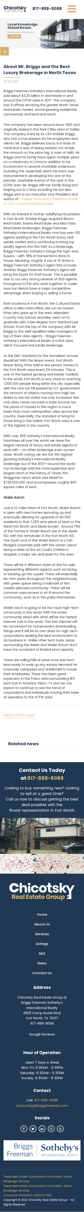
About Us (42, 924)
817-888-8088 (47, 8)
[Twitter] (33, 1128)
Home (42, 914)
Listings (42, 943)
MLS (42, 953)
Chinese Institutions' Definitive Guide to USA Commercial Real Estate (41, 201)
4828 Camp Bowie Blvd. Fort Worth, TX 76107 (42, 1015)
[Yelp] (60, 1128)
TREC (48, 1195)
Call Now (14, 36)
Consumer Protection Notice (23, 1195)
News (42, 963)
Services (42, 934)
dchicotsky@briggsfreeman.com (42, 1105)
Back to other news (19, 715)
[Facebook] (24, 1128)
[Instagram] (51, 1128)
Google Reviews (42, 1034)
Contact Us (42, 973)
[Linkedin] (42, 1128)
